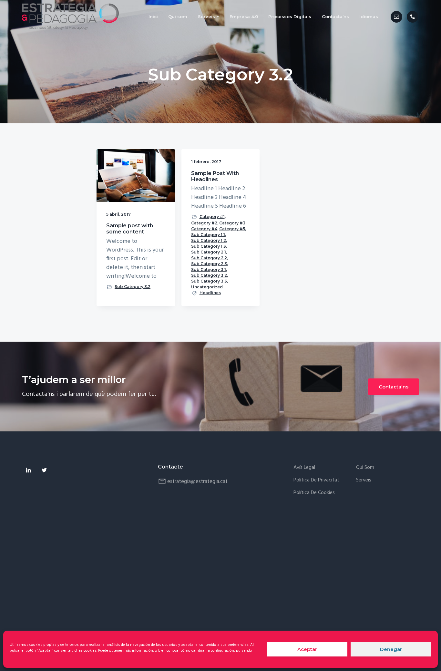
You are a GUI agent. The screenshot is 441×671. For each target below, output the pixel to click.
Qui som (365, 468)
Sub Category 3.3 (209, 281)
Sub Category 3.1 (208, 269)
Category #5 (232, 228)
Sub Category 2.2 (209, 257)
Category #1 (212, 216)
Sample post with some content (129, 228)
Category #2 (204, 223)
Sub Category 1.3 (208, 246)
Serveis (363, 480)
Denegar (391, 649)
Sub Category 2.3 (209, 263)
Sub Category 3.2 (132, 286)
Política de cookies (314, 493)
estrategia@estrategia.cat (197, 481)
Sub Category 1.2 (208, 240)
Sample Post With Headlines (215, 176)
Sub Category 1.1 (208, 234)
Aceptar (307, 649)
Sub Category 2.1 (208, 252)
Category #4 (204, 228)
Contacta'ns (393, 387)
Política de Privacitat (316, 480)
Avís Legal (304, 468)
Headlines (210, 292)
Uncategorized (207, 286)
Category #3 (232, 223)
